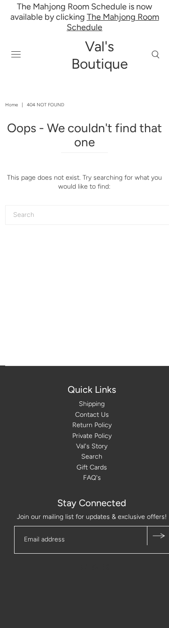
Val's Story (92, 446)
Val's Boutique (99, 55)
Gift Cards (92, 467)
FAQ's (92, 478)
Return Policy (92, 425)
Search (91, 457)
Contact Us (92, 415)
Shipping (92, 404)
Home (11, 105)
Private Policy (92, 436)
